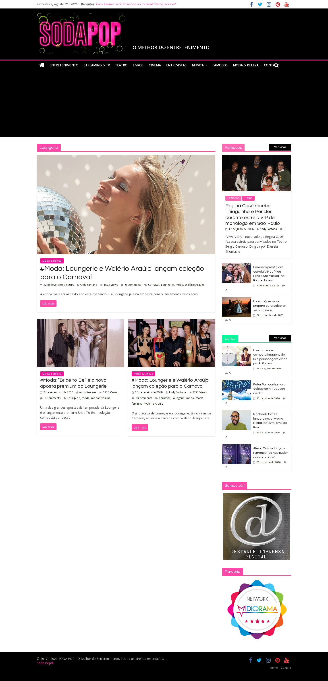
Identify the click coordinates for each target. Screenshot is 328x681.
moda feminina (100, 398)
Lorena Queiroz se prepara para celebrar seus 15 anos (269, 306)
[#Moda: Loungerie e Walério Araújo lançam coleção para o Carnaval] (126, 157)
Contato (286, 668)
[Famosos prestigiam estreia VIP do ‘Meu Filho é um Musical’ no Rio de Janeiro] (236, 265)
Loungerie (167, 285)
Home (248, 198)
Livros (138, 65)
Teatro (121, 65)
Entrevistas (176, 65)
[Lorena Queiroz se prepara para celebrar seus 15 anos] (236, 299)
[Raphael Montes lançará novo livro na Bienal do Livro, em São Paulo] (236, 412)
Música (198, 65)
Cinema (155, 65)
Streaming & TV (97, 65)
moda (179, 285)
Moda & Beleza (246, 65)
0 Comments (133, 285)
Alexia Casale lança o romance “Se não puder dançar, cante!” (270, 453)
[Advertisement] (164, 103)
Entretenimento (64, 65)
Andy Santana (88, 285)
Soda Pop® (45, 663)
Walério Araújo (194, 285)
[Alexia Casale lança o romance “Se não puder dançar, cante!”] (236, 446)
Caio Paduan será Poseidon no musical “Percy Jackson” (136, 4)
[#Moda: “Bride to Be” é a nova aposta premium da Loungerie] (80, 321)
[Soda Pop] (42, 65)
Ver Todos (280, 147)
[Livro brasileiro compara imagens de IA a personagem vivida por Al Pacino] (236, 348)
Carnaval (153, 285)
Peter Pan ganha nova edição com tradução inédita (269, 389)
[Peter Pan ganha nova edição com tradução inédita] (236, 383)
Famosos (220, 65)
